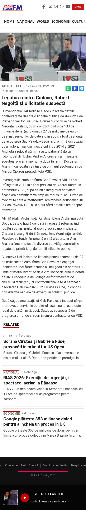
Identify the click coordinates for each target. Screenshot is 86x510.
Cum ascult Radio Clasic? (21, 465)
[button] (10, 497)
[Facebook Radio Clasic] (44, 7)
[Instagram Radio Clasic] (56, 7)
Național (25, 21)
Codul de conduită (55, 465)
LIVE (78, 6)
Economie (61, 21)
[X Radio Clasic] (50, 7)
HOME (9, 21)
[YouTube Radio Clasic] (68, 7)
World (43, 21)
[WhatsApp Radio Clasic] (62, 7)
